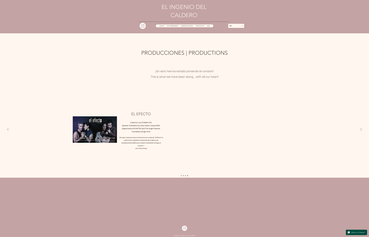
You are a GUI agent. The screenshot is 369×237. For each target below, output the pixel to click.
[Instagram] (143, 26)
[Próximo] (361, 129)
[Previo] (8, 129)
